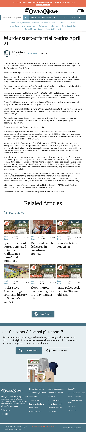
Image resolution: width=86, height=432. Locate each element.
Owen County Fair (69, 26)
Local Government (17, 26)
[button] (3, 11)
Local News (31, 26)
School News (30, 29)
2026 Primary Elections (20, 23)
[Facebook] (2, 414)
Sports (40, 29)
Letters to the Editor (67, 23)
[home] (41, 11)
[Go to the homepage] (11, 390)
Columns (35, 23)
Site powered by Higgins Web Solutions (42, 427)
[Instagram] (6, 414)
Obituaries (43, 26)
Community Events (48, 23)
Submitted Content (53, 29)
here (50, 187)
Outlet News (54, 26)
